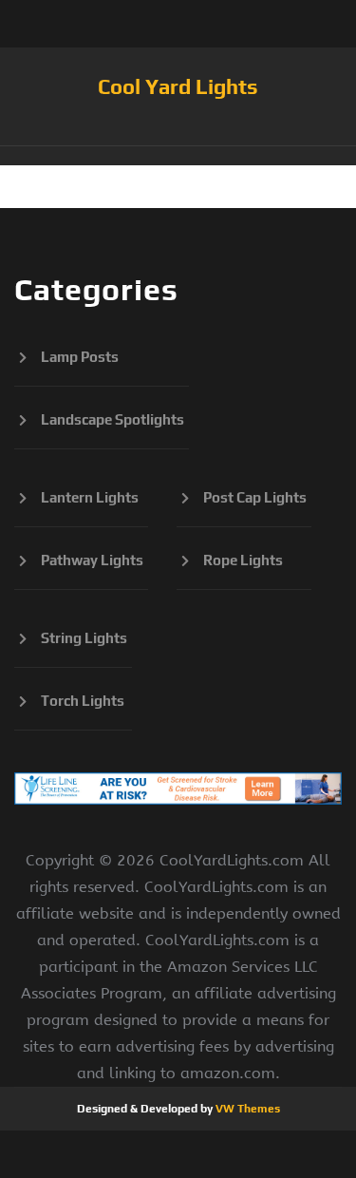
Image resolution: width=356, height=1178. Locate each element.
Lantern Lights (90, 497)
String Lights (84, 638)
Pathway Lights (92, 560)
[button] (178, 155)
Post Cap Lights (255, 497)
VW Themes (246, 1108)
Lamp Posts (80, 357)
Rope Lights (243, 560)
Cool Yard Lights (178, 86)
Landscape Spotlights (112, 419)
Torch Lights (82, 701)
